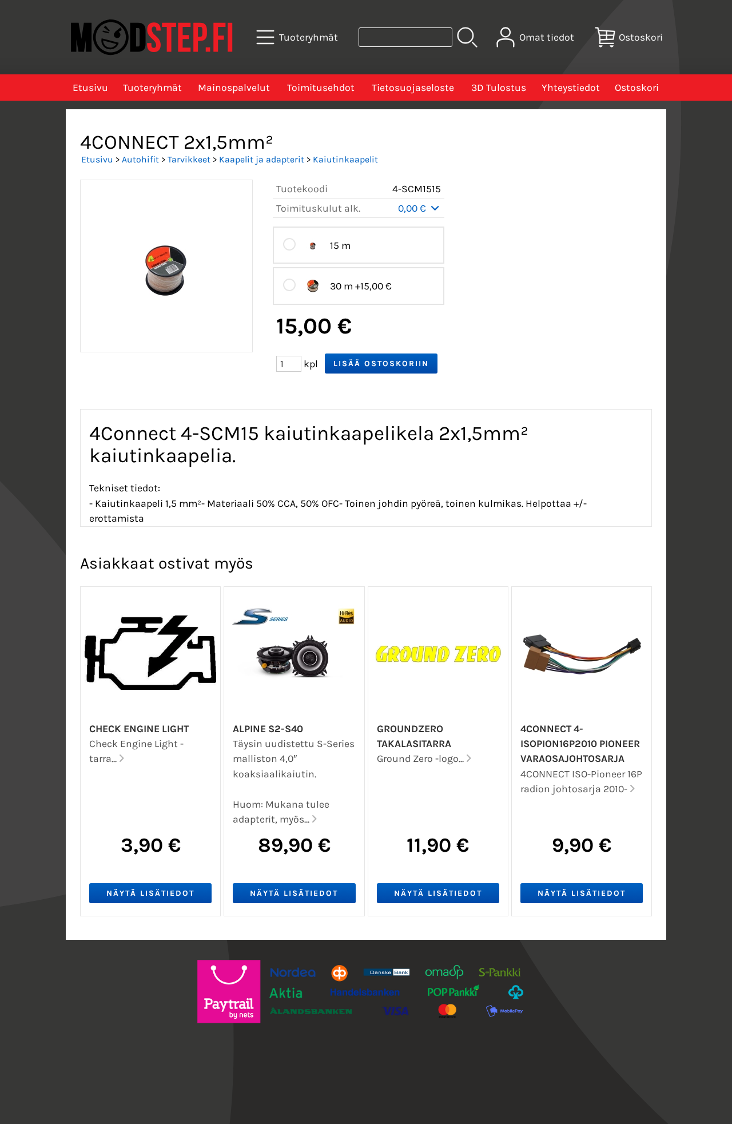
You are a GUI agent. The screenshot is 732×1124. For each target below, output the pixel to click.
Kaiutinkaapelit (345, 159)
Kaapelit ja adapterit (261, 159)
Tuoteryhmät (152, 87)
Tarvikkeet (189, 159)
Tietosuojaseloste (413, 87)
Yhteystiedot (571, 87)
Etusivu (90, 87)
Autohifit (140, 159)
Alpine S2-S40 (268, 728)
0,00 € (413, 208)
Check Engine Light (139, 728)
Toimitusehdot (321, 87)
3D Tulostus (498, 87)
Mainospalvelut (234, 87)
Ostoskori (637, 87)
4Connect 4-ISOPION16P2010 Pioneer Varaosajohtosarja (580, 744)
